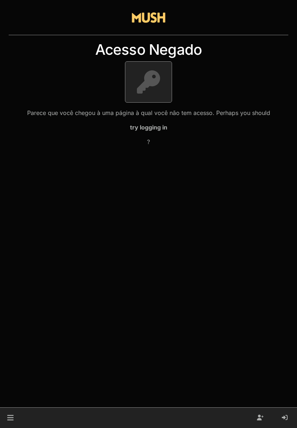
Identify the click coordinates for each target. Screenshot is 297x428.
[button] (10, 418)
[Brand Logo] (148, 17)
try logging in (148, 127)
